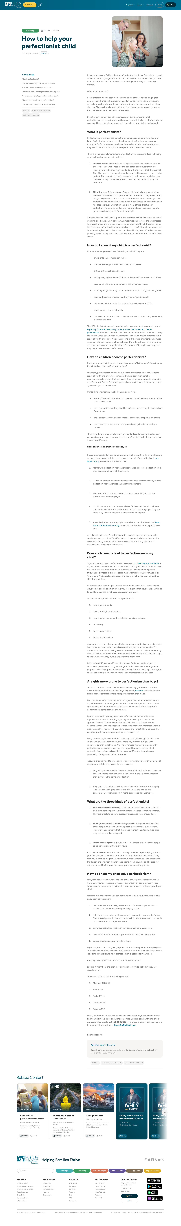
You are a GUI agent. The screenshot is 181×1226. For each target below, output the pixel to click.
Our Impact (73, 1186)
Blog (70, 1195)
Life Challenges (99, 1171)
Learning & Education (41, 111)
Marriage (64, 1171)
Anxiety (26, 111)
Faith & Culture (117, 1171)
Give (172, 5)
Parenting (30, 30)
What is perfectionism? (30, 79)
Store (160, 5)
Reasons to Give (126, 1188)
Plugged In (98, 1195)
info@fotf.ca (41, 1212)
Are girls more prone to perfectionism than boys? (40, 96)
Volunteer (46, 1192)
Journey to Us (99, 1183)
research (139, 690)
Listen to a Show (22, 1198)
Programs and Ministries (25, 1189)
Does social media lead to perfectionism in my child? (41, 92)
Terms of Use (125, 1212)
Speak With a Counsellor (25, 1186)
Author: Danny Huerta (102, 1044)
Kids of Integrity (100, 1192)
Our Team (72, 1189)
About (139, 5)
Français (149, 5)
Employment (47, 1195)
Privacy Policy (115, 1212)
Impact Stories (152, 1171)
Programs (129, 5)
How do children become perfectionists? (37, 87)
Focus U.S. (98, 1198)
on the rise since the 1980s (146, 563)
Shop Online (21, 1195)
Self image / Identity (31, 115)
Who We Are (73, 1183)
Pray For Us (47, 1183)
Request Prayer (22, 1183)
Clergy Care (135, 1171)
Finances (72, 1192)
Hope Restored (100, 1186)
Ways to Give (125, 1191)
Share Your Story (48, 1186)
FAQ (70, 1198)
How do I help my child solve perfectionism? (38, 104)
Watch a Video (22, 1201)
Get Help (28, 5)
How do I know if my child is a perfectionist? (38, 83)
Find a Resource (22, 1192)
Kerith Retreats (100, 1189)
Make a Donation (48, 1189)
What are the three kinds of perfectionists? (38, 100)
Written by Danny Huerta (30, 53)
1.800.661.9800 (30, 1212)
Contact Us (73, 1201)
